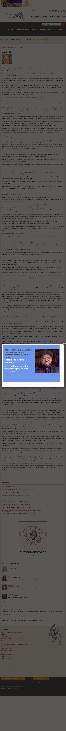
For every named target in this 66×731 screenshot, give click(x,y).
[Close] (64, 343)
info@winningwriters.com (16, 368)
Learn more (7, 376)
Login (16, 371)
